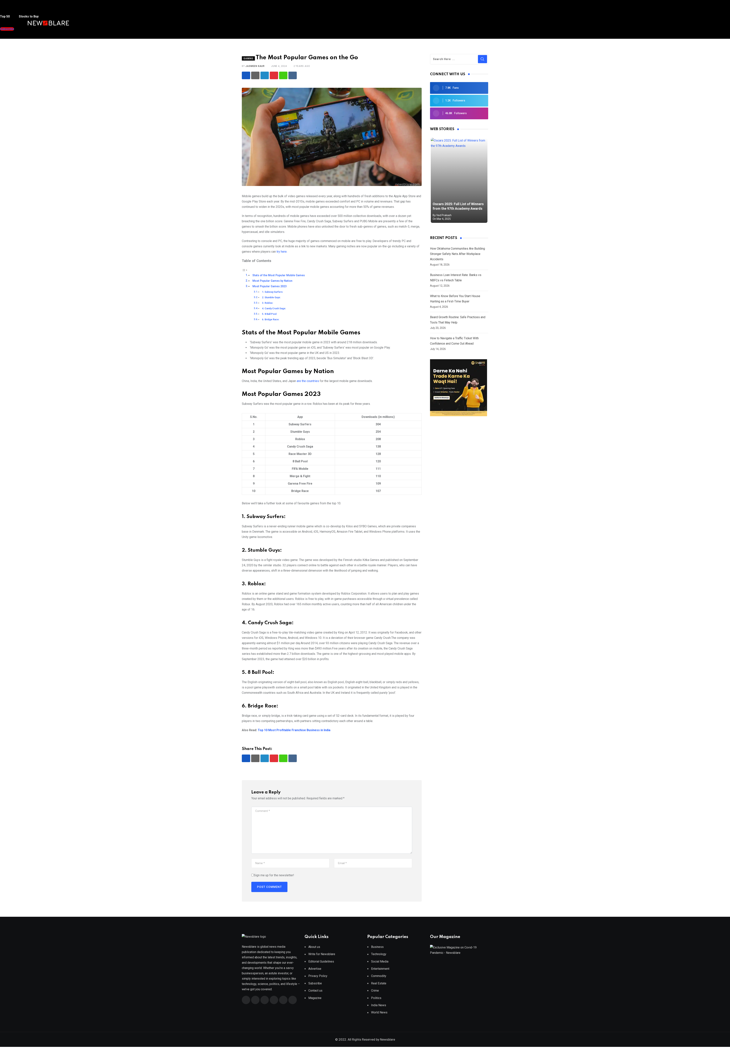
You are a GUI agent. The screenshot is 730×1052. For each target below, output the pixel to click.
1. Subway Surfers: (273, 291)
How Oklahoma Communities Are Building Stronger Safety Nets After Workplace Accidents (457, 254)
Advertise (314, 969)
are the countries (308, 381)
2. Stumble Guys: (271, 297)
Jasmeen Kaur (255, 66)
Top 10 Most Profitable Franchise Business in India (294, 730)
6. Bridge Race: (271, 319)
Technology (378, 954)
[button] (7, 9)
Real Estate (378, 983)
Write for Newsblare (321, 954)
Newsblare (387, 1039)
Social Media (379, 961)
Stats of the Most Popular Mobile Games (278, 275)
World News (379, 1012)
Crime (375, 990)
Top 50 (5, 16)
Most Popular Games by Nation (272, 280)
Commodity (378, 976)
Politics (376, 998)
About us (314, 947)
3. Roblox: (268, 302)
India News (378, 1005)
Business (377, 947)
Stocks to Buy (28, 16)
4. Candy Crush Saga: (274, 308)
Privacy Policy (317, 976)
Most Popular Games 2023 (269, 286)
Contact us (315, 990)
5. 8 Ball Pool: (270, 313)
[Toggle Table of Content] (245, 270)
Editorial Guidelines (321, 961)
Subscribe (315, 983)
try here (282, 251)
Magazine (314, 998)
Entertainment (380, 969)
